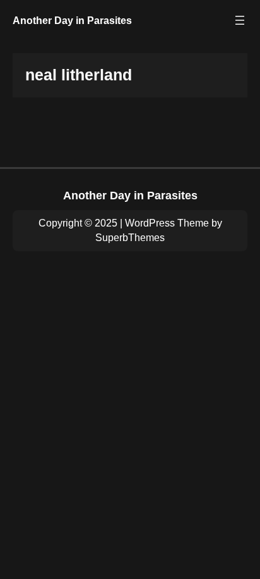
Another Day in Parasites (72, 20)
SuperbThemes (130, 237)
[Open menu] (239, 20)
